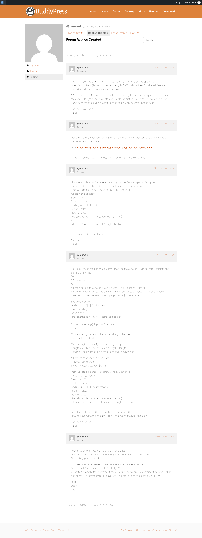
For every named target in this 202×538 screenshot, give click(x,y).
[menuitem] (3, 2)
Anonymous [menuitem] (190, 2)
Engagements (119, 32)
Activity (34, 65)
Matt (165, 530)
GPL (27, 530)
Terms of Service (58, 530)
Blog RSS (173, 530)
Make (142, 11)
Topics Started (76, 32)
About (94, 11)
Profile (33, 71)
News (105, 11)
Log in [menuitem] (179, 2)
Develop (129, 11)
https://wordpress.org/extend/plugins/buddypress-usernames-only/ (114, 147)
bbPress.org (140, 530)
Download (168, 11)
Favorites (135, 32)
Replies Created (98, 32)
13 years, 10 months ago (164, 436)
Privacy (46, 530)
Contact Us (36, 530)
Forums (153, 11)
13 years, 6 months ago (164, 67)
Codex (116, 11)
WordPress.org (127, 530)
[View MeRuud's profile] (72, 69)
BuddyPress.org (46, 11)
